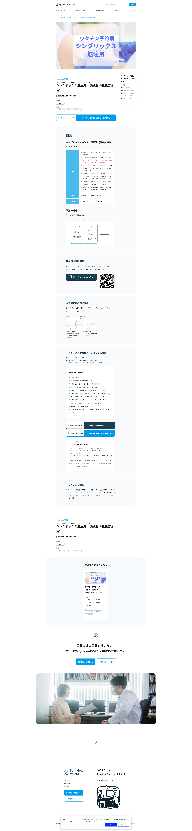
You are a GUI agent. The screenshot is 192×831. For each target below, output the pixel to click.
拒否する (123, 825)
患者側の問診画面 (127, 88)
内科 (60, 103)
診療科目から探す (61, 10)
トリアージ (60, 109)
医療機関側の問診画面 (128, 90)
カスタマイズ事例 (127, 98)
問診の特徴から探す (100, 10)
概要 (123, 85)
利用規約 (66, 786)
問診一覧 (63, 17)
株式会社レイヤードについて (106, 780)
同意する (111, 825)
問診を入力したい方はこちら (83, 277)
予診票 (69, 17)
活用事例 (133, 10)
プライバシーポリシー (81, 821)
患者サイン (77, 109)
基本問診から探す (80, 10)
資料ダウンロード (106, 662)
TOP (57, 17)
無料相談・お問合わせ (85, 662)
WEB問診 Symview (68, 783)
